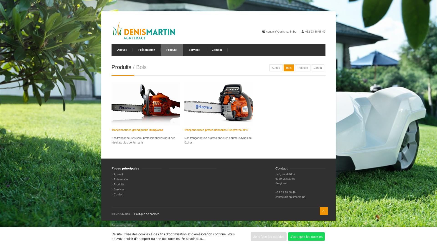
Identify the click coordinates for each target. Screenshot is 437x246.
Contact (217, 49)
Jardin (318, 67)
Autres (276, 67)
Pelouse (303, 67)
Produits (171, 49)
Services (194, 49)
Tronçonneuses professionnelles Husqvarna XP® (216, 130)
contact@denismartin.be (281, 31)
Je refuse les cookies (268, 236)
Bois (289, 67)
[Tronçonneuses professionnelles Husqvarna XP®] (218, 104)
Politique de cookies (146, 214)
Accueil (122, 49)
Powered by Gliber (123, 225)
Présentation (146, 49)
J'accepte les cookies (306, 236)
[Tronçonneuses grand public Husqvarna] (146, 104)
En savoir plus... (193, 239)
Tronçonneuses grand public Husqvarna (137, 130)
